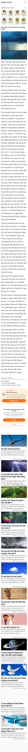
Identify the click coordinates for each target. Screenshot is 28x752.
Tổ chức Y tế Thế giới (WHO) (8, 383)
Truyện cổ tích (6, 2)
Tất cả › (25, 8)
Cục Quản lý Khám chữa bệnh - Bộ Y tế (10, 385)
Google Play (14, 424)
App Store (14, 420)
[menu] (25, 2)
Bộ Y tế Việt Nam (5, 381)
